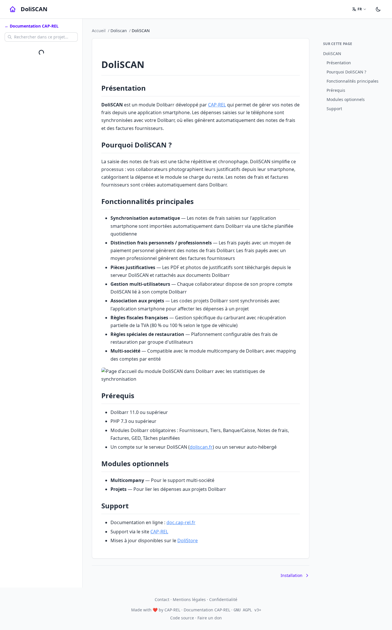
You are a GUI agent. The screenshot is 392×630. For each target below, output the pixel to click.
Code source (182, 618)
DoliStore (187, 540)
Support (334, 108)
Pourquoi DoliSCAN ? (346, 72)
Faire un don (209, 618)
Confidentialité (223, 599)
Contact (162, 599)
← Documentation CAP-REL (32, 26)
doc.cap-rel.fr (180, 522)
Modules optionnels (346, 99)
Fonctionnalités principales (353, 81)
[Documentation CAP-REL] (12, 9)
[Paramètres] (378, 9)
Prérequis (336, 90)
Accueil (99, 30)
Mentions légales (189, 599)
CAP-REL (217, 105)
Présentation (339, 62)
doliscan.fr (201, 447)
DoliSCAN (332, 53)
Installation (291, 575)
